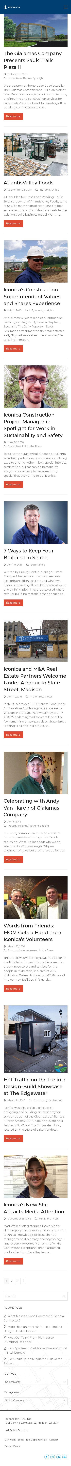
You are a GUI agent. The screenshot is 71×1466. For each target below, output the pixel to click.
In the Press (15, 78)
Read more (13, 116)
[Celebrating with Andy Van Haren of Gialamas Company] (36, 772)
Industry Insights (44, 310)
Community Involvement (23, 950)
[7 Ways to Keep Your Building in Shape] (36, 522)
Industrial (44, 189)
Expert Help (37, 564)
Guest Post (14, 446)
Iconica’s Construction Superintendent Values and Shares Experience (32, 296)
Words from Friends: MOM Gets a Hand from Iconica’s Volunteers (32, 932)
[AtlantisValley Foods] (36, 154)
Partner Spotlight (33, 78)
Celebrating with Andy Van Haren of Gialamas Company (31, 808)
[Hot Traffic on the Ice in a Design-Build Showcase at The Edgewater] (36, 1039)
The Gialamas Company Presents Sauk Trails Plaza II (33, 60)
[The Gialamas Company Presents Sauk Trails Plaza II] (36, 30)
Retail (48, 696)
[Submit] (64, 1296)
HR (31, 310)
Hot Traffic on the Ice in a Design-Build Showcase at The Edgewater (34, 1086)
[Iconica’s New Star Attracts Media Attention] (36, 1176)
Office (55, 189)
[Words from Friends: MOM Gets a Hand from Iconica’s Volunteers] (36, 897)
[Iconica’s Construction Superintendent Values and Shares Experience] (36, 261)
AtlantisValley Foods (28, 183)
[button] (66, 7)
